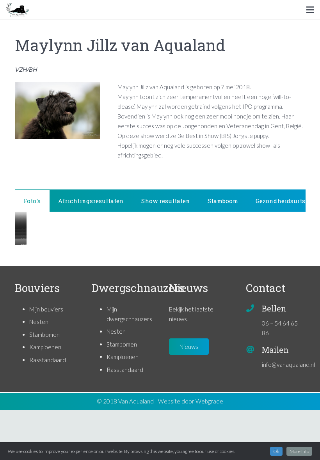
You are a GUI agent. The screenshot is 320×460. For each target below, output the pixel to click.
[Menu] (310, 9)
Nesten (38, 321)
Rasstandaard (47, 359)
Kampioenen (45, 346)
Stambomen (44, 334)
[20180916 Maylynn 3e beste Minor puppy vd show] (14, 244)
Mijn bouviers (46, 309)
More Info (299, 451)
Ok (276, 451)
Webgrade (209, 401)
